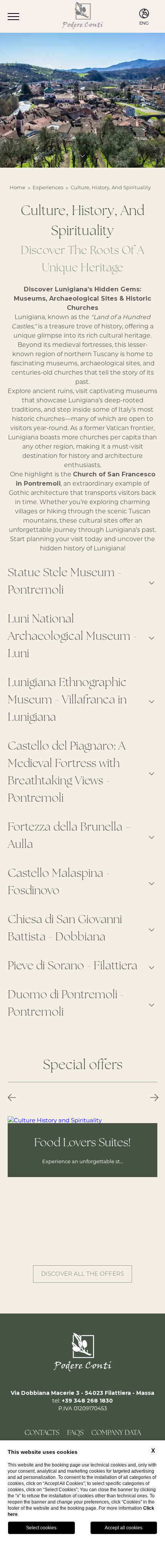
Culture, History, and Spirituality (111, 187)
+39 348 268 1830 (87, 1400)
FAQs (75, 1433)
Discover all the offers (82, 1273)
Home (17, 187)
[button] (12, 1098)
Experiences (48, 187)
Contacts (42, 1433)
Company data (116, 1433)
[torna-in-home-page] (82, 16)
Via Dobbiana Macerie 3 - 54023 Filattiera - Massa (82, 1392)
